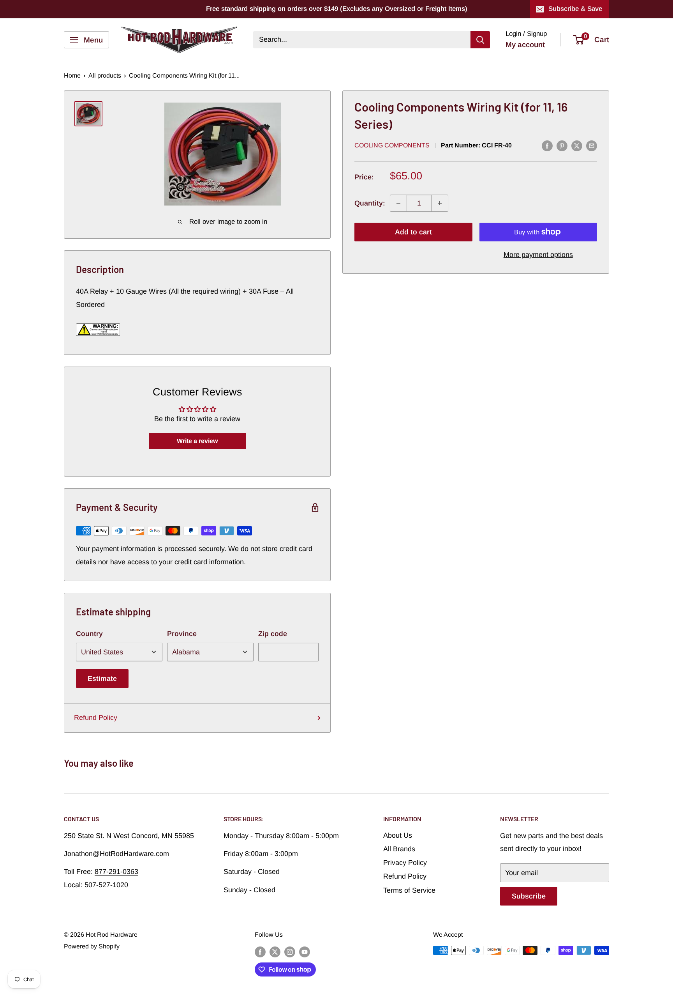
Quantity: (369, 203)
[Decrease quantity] (398, 203)
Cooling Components (392, 145)
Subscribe (529, 896)
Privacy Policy (405, 863)
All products (104, 75)
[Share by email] (591, 145)
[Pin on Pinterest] (562, 145)
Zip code (272, 634)
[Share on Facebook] (547, 145)
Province (182, 634)
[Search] (480, 39)
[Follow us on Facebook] (260, 951)
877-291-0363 (116, 871)
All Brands (399, 849)
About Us (397, 835)
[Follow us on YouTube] (304, 951)
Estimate (102, 678)
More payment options (538, 255)
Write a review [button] (197, 441)
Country (89, 634)
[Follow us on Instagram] (289, 951)
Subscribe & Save (575, 8)
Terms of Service (409, 890)
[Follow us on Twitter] (275, 951)
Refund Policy (95, 717)
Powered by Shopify (92, 946)
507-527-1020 (106, 885)
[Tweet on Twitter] (576, 145)
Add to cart (413, 232)
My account (525, 45)
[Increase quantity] (440, 203)
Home (72, 75)
